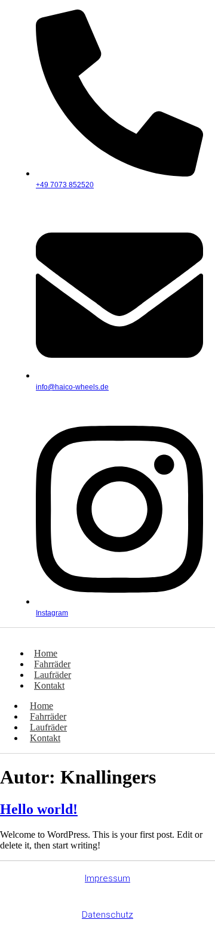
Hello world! (39, 809)
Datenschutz (107, 914)
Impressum (107, 878)
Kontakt (49, 685)
